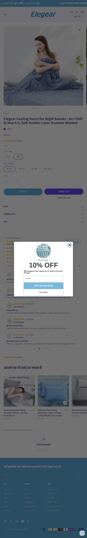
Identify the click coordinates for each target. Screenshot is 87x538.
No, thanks (43, 292)
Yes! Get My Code (43, 285)
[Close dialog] (70, 245)
